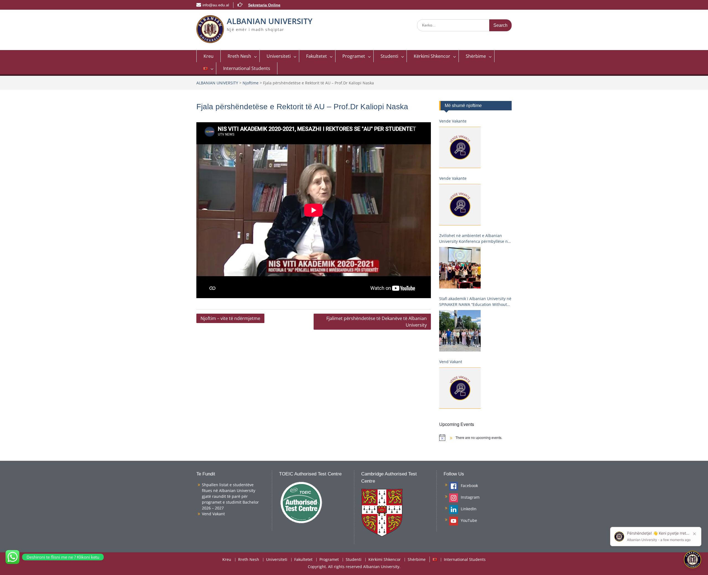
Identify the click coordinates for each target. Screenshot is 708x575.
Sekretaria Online (264, 5)
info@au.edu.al (215, 5)
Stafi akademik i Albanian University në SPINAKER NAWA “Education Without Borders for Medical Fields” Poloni (475, 301)
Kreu (209, 56)
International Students (246, 68)
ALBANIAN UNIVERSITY (270, 21)
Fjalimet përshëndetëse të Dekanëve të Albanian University (376, 321)
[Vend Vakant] (460, 388)
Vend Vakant (450, 361)
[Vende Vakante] (460, 147)
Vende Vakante (453, 121)
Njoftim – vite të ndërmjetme (230, 318)
